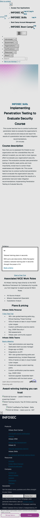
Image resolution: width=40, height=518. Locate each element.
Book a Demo (20, 268)
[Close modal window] (4, 250)
